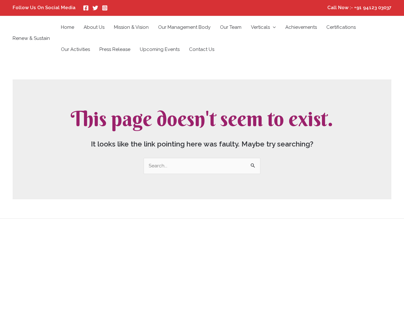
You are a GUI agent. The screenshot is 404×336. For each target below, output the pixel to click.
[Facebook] (86, 8)
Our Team (230, 27)
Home (67, 27)
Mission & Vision (131, 27)
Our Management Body (184, 27)
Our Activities (75, 49)
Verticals (260, 27)
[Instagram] (105, 8)
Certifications (341, 27)
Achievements (301, 27)
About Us (94, 27)
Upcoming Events (160, 49)
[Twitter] (95, 8)
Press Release (114, 49)
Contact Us (201, 49)
